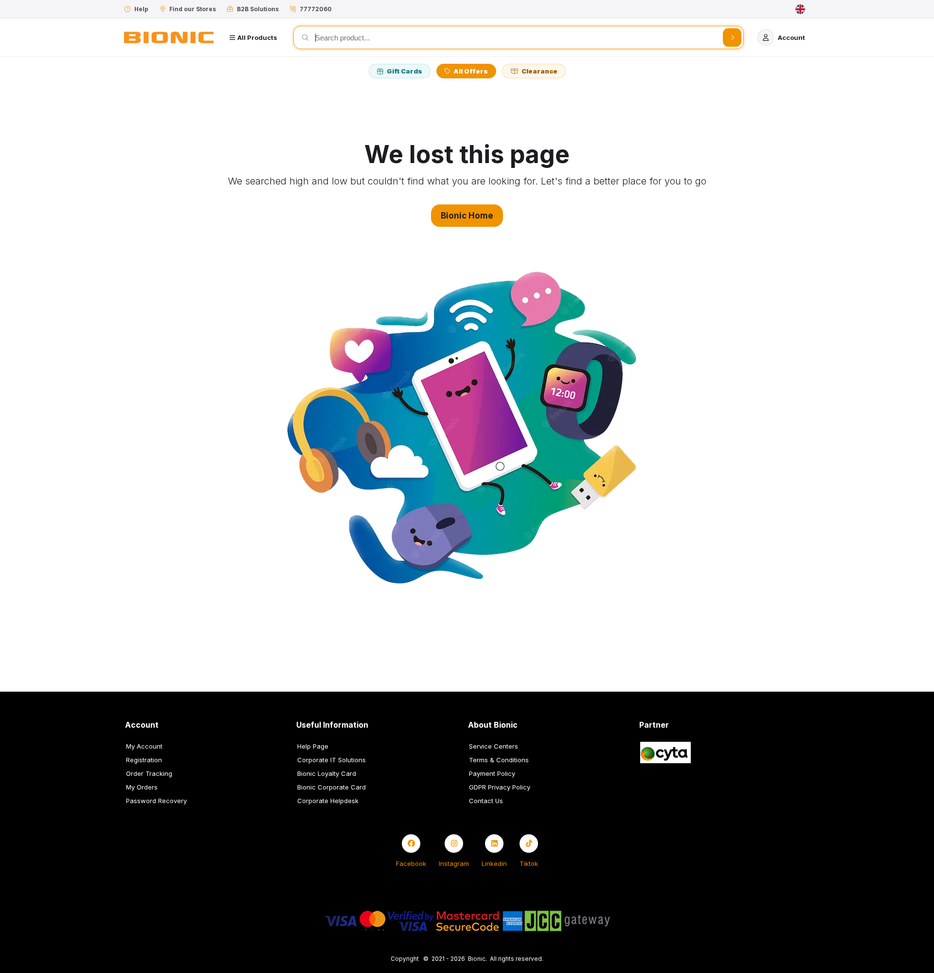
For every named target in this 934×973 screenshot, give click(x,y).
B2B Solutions (258, 9)
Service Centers (493, 746)
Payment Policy (492, 773)
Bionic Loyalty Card (326, 773)
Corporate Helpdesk (328, 801)
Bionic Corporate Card (331, 787)
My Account (144, 746)
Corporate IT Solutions (331, 760)
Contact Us (486, 801)
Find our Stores (192, 9)
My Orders (142, 787)
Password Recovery (156, 801)
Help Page (312, 746)
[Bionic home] (169, 37)
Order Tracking (149, 773)
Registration (144, 760)
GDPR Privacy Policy (499, 787)
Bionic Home (467, 215)
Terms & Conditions (499, 760)
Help (141, 9)
